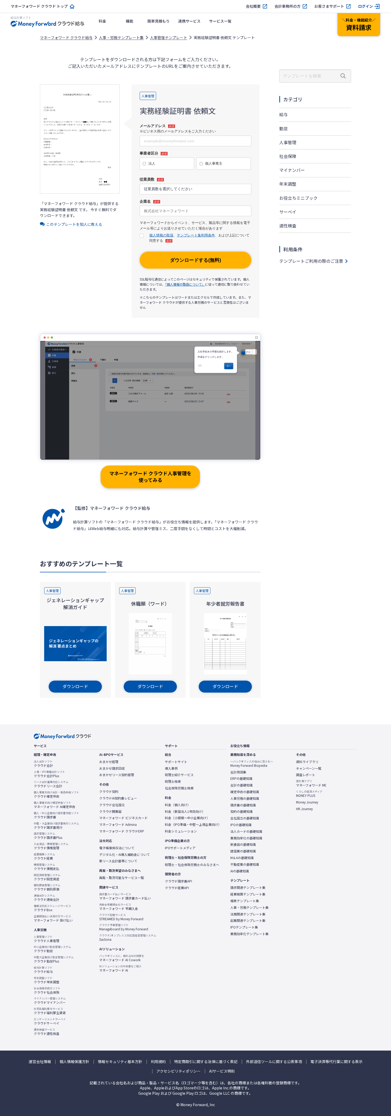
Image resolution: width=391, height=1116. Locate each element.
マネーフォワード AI (120, 968)
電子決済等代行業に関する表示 (336, 1061)
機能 (129, 21)
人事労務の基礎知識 (244, 798)
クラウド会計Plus (49, 774)
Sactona (127, 938)
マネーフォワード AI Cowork (121, 958)
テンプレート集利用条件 (196, 235)
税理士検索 (173, 781)
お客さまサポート (329, 6)
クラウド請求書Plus (48, 836)
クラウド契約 (108, 791)
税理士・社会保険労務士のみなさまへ (192, 865)
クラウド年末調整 (46, 980)
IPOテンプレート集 (244, 927)
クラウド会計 (43, 764)
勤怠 (283, 128)
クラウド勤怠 (52, 949)
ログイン (365, 6)
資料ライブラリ (307, 762)
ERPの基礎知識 (241, 778)
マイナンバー (292, 170)
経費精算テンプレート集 (247, 894)
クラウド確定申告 (56, 794)
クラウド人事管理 (46, 939)
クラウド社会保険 (47, 990)
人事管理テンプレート (168, 37)
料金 (102, 21)
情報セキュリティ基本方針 (120, 1061)
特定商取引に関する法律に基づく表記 (206, 1061)
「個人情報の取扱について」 (185, 284)
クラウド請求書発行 (56, 826)
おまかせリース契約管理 (116, 775)
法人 (151, 163)
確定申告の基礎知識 (244, 792)
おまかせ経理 (108, 762)
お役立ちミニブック (298, 198)
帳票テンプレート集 (244, 901)
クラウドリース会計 (51, 784)
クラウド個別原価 (47, 887)
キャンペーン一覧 (308, 768)
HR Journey (304, 809)
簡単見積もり (158, 21)
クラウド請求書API (178, 881)
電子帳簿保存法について (116, 848)
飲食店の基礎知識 (243, 844)
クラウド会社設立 (112, 805)
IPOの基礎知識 (241, 825)
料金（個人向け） (177, 805)
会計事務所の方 (287, 6)
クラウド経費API (177, 888)
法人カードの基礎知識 (246, 831)
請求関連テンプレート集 (247, 887)
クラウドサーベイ (50, 1021)
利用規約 (158, 1061)
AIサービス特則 (222, 1071)
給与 (283, 114)
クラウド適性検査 (46, 1032)
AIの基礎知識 (239, 871)
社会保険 (287, 156)
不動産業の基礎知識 (244, 864)
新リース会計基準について (118, 861)
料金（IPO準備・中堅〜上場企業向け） (193, 824)
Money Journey (307, 802)
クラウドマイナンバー (50, 1001)
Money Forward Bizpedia (251, 764)
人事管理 (287, 142)
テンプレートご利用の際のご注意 (311, 261)
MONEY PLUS (309, 794)
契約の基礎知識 (241, 811)
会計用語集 (238, 772)
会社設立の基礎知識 (244, 818)
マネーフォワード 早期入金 (118, 907)
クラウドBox (52, 908)
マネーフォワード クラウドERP (121, 831)
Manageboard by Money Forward (123, 927)
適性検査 (287, 225)
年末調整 (287, 184)
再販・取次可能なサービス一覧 (121, 878)
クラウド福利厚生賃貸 (50, 1011)
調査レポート (305, 775)
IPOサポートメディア (180, 848)
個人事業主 (213, 163)
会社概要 (253, 6)
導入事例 (171, 768)
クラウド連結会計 (46, 898)
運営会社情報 (40, 1061)
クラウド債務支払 (46, 867)
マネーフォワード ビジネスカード (123, 818)
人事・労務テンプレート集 (121, 37)
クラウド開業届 (110, 811)
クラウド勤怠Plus (54, 959)
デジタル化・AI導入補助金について (124, 854)
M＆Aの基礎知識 (242, 858)
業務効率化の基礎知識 (246, 838)
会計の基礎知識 (241, 785)
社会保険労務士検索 (179, 788)
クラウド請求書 (56, 815)
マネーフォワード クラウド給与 (66, 37)
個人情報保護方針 (74, 1061)
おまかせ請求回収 (112, 768)
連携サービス (189, 21)
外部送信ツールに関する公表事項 (274, 1061)
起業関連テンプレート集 (247, 920)
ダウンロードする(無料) (195, 260)
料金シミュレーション (181, 831)
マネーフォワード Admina (118, 824)
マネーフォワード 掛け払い (53, 918)
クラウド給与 (43, 970)
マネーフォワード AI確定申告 (54, 805)
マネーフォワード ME (311, 783)
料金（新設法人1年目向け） (185, 811)
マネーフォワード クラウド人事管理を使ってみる (150, 476)
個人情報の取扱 (161, 235)
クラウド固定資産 (47, 877)
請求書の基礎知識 (243, 805)
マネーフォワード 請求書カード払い (125, 896)
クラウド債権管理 (51, 846)
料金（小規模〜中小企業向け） (187, 818)
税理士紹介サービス (179, 775)
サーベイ (287, 212)
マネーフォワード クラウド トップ (39, 6)
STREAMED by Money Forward (121, 917)
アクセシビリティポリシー (178, 1071)
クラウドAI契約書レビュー (118, 798)
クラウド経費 (44, 856)
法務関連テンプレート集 (247, 914)
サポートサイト (176, 762)
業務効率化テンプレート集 (249, 934)
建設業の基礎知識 (243, 851)
